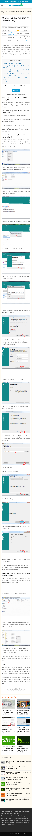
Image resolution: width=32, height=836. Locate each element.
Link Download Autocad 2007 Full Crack (14, 64)
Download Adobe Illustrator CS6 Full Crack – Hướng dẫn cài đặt (18, 794)
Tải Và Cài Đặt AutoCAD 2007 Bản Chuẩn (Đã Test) (17, 799)
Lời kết (5, 82)
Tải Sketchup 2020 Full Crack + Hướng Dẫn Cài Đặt (18, 762)
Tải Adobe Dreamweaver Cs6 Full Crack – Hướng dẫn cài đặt (18, 789)
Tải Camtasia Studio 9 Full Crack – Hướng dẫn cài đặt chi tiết (18, 783)
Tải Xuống (16, 90)
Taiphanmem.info (21, 834)
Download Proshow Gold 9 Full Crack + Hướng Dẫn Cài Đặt (17, 767)
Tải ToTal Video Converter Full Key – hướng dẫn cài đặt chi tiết (16, 778)
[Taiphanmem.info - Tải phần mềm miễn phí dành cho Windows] (16, 5)
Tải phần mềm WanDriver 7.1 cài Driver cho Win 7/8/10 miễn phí (18, 772)
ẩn (21, 60)
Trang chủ (4, 11)
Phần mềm (10, 11)
